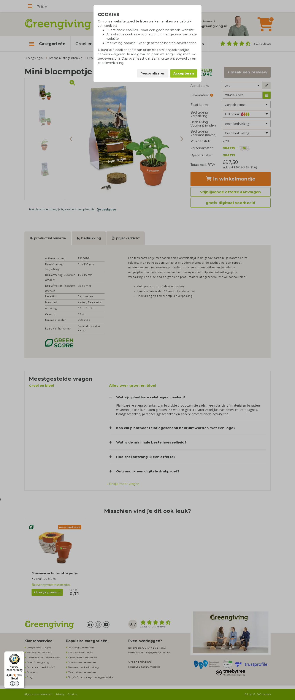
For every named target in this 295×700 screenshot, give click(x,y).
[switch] (14, 683)
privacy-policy (180, 58)
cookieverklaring (110, 63)
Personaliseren (152, 73)
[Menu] (21, 654)
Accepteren (183, 73)
